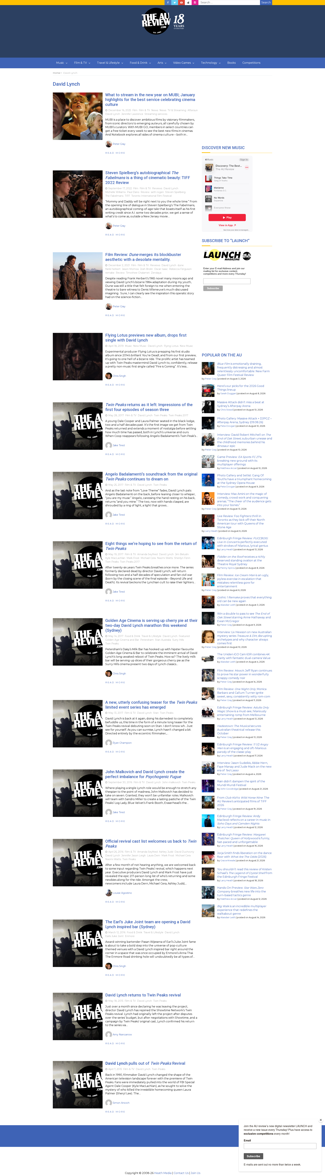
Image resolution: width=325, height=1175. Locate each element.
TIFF (127, 195)
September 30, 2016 (120, 782)
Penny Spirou (227, 568)
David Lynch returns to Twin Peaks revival (143, 995)
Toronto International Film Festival (151, 195)
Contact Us (181, 1173)
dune (181, 265)
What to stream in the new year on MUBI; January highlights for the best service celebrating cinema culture (150, 99)
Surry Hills (178, 639)
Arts (160, 62)
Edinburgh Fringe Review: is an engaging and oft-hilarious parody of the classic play (242, 748)
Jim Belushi (182, 554)
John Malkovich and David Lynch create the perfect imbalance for (145, 774)
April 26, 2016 (115, 851)
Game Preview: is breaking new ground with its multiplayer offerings (239, 460)
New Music (139, 345)
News (154, 110)
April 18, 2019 (116, 345)
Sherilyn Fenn (182, 558)
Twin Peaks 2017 (178, 415)
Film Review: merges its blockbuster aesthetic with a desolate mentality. (143, 257)
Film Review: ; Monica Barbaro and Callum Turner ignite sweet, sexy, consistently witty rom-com (243, 692)
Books (231, 62)
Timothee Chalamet (138, 272)
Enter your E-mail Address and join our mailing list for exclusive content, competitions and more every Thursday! (224, 271)
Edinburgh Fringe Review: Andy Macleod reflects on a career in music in (243, 820)
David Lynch (112, 114)
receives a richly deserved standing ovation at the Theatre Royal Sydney (241, 560)
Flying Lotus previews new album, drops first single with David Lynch (146, 338)
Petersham (147, 639)
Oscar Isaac (161, 269)
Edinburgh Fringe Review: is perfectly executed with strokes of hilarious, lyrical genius (242, 542)
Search (266, 2)
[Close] (320, 1119)
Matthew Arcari (228, 468)
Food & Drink (138, 62)
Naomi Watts (165, 558)
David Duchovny (184, 851)
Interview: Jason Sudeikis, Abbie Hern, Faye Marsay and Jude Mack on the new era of (244, 766)
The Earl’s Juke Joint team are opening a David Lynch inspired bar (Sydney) (147, 924)
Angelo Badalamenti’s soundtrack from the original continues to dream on (151, 476)
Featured (184, 636)
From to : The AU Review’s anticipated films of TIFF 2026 (243, 801)
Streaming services (156, 114)
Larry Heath (211, 531)
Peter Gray (211, 378)
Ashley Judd (166, 851)
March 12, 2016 (116, 932)
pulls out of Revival (145, 1063)
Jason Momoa (130, 269)
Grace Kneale (227, 860)
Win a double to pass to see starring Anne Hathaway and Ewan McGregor (244, 617)
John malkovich (171, 782)
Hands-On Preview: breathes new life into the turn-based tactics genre (241, 891)
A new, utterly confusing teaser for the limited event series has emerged (151, 705)
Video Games (182, 62)
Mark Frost (133, 558)
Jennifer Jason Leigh (133, 855)
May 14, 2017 (115, 636)
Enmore (130, 936)
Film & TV (80, 62)
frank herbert (113, 269)
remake (109, 272)
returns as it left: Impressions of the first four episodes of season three (149, 407)
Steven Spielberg (175, 192)
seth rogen (157, 192)
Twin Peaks (160, 415)
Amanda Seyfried (147, 554)
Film (134, 110)
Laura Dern (153, 855)
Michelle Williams (115, 192)
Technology (209, 62)
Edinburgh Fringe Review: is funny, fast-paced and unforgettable (243, 838)
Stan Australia (163, 639)
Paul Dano (133, 192)
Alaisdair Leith (227, 605)
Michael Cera (148, 558)
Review (145, 192)
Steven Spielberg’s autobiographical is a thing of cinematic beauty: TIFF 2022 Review (147, 177)
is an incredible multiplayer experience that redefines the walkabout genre (241, 910)
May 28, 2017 (116, 415)
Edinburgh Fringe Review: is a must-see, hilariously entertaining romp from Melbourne (243, 711)
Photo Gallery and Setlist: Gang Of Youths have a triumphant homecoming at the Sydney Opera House (244, 479)
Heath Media (162, 1173)
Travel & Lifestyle (108, 62)
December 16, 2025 (119, 110)
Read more (115, 152)
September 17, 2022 (120, 188)
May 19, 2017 (115, 554)
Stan (156, 712)
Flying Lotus (171, 345)
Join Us (195, 1173)
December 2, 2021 (119, 265)
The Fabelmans (114, 195)
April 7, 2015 (115, 1069)
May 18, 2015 (115, 1000)
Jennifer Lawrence (132, 114)
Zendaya (156, 272)
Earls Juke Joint (114, 936)
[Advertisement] (162, 46)
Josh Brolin (146, 269)
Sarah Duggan (228, 393)
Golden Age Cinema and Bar (122, 639)
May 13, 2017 (115, 712)
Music (60, 62)
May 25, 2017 (115, 484)
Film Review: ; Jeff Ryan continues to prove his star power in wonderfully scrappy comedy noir (244, 674)
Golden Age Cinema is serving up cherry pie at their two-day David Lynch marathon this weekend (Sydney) (151, 625)
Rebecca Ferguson (180, 269)
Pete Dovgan (227, 426)
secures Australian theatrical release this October (239, 729)
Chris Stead (226, 409)
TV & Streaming (177, 110)
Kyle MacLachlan (115, 558)
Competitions (251, 62)
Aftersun (193, 110)
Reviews (157, 188)
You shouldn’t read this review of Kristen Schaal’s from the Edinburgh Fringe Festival (244, 873)
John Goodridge (229, 789)
